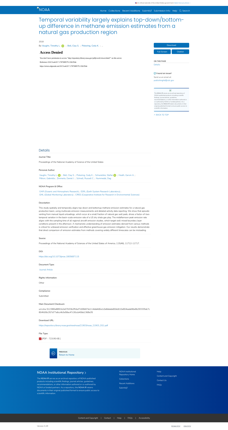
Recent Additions (131, 10)
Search (186, 10)
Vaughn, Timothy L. (51, 45)
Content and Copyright (167, 376)
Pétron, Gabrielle (47, 178)
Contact (107, 418)
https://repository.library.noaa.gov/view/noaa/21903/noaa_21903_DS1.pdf (73, 325)
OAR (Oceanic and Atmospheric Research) (59, 191)
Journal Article (46, 269)
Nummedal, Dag (103, 178)
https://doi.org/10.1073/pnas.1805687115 (59, 256)
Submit (146, 10)
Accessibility (144, 418)
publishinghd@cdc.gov (164, 80)
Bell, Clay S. (73, 45)
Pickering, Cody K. (90, 45)
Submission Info (162, 10)
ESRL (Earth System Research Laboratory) (100, 191)
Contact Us (161, 380)
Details (157, 64)
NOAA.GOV (175, 426)
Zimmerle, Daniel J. (65, 178)
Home (103, 10)
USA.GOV (187, 426)
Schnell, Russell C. (85, 178)
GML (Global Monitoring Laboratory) (56, 194)
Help (174, 10)
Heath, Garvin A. (126, 175)
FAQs (159, 384)
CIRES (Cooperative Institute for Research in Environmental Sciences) (107, 194)
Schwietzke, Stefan (104, 175)
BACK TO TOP (162, 114)
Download (171, 45)
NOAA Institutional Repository (60, 372)
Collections (114, 10)
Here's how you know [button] (181, 3)
